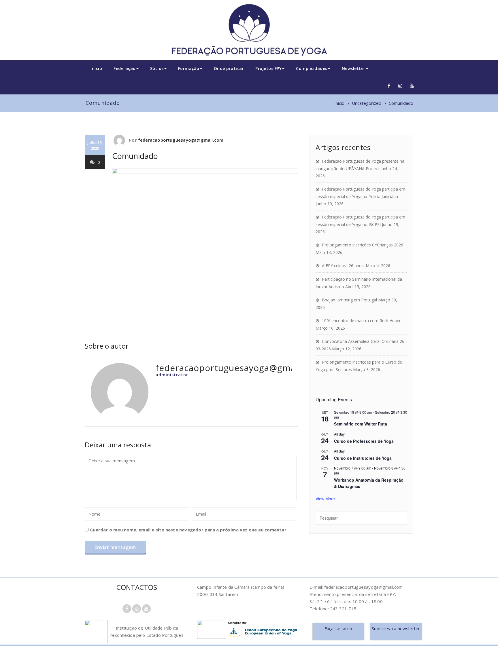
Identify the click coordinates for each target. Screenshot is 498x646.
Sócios (157, 68)
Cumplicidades (311, 68)
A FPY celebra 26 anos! (343, 265)
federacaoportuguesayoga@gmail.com (181, 140)
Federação (125, 68)
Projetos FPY (268, 68)
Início (96, 68)
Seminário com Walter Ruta (360, 424)
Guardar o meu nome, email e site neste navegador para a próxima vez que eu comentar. (189, 530)
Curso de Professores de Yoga (364, 441)
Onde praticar (229, 68)
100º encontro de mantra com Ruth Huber (361, 320)
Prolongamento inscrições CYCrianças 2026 (362, 245)
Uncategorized (366, 103)
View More (325, 498)
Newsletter (353, 68)
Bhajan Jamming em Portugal (349, 300)
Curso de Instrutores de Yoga (363, 458)
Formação (188, 68)
